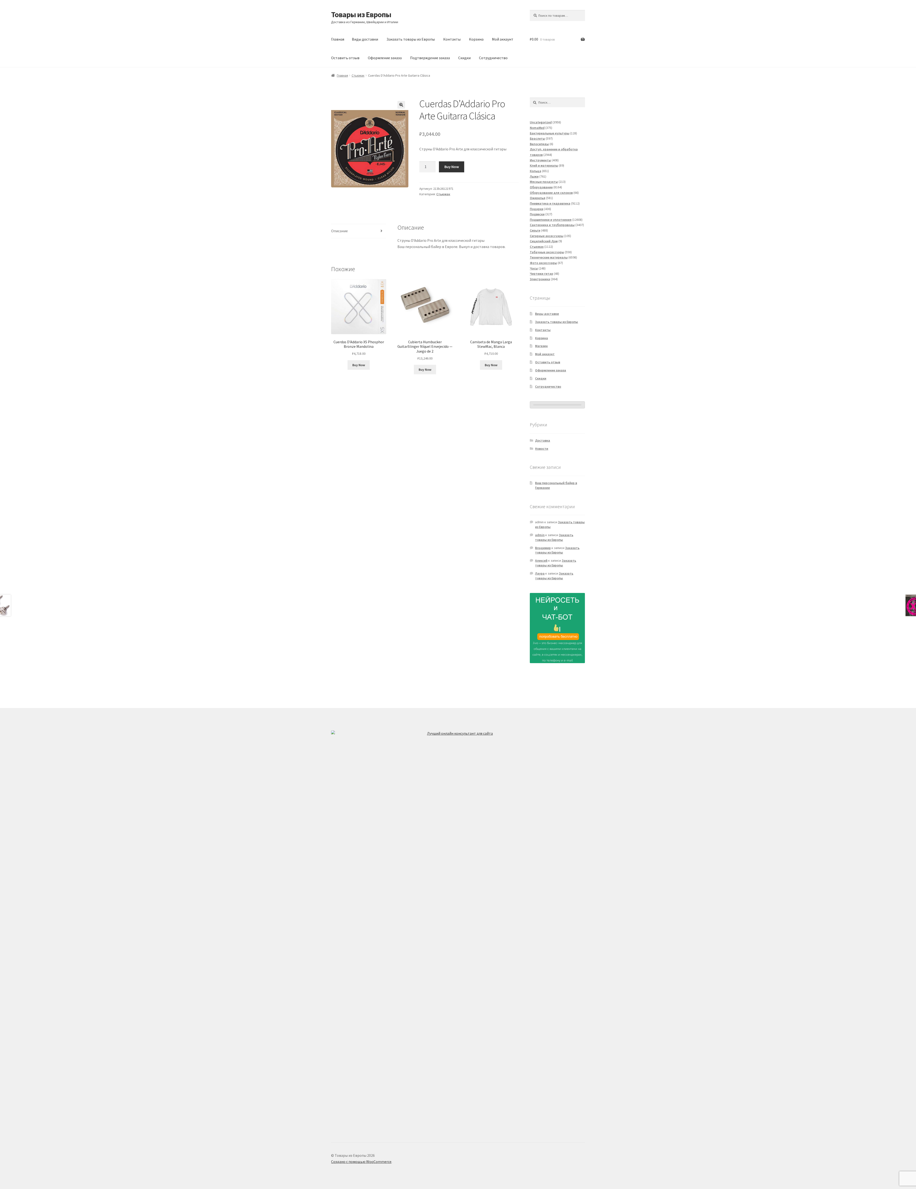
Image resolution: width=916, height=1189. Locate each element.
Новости (541, 448)
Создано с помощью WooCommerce (361, 1161)
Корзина (476, 39)
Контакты (452, 39)
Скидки (464, 57)
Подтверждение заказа (430, 57)
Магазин (541, 346)
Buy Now (451, 166)
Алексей (541, 560)
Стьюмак (358, 75)
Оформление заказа (385, 57)
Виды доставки (365, 39)
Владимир (543, 548)
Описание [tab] (339, 230)
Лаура (540, 573)
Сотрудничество (493, 57)
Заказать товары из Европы (410, 39)
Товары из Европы (361, 14)
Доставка (542, 440)
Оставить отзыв (345, 57)
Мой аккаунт (502, 39)
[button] (401, 105)
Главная (337, 39)
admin (540, 535)
